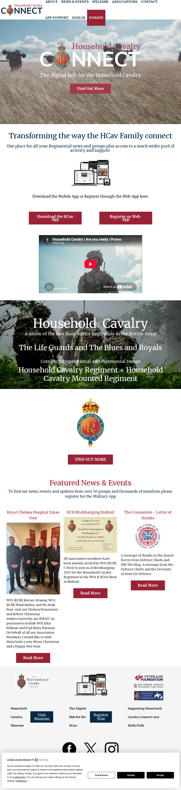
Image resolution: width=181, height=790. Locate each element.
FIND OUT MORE (90, 459)
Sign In (78, 18)
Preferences (101, 775)
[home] (22, 10)
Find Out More (90, 88)
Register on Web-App (126, 218)
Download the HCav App (55, 218)
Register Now (101, 717)
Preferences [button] (21, 781)
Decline (131, 775)
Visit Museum (42, 717)
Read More (33, 658)
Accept (160, 775)
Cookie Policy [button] (19, 777)
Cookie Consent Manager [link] (19, 759)
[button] (57, 18)
